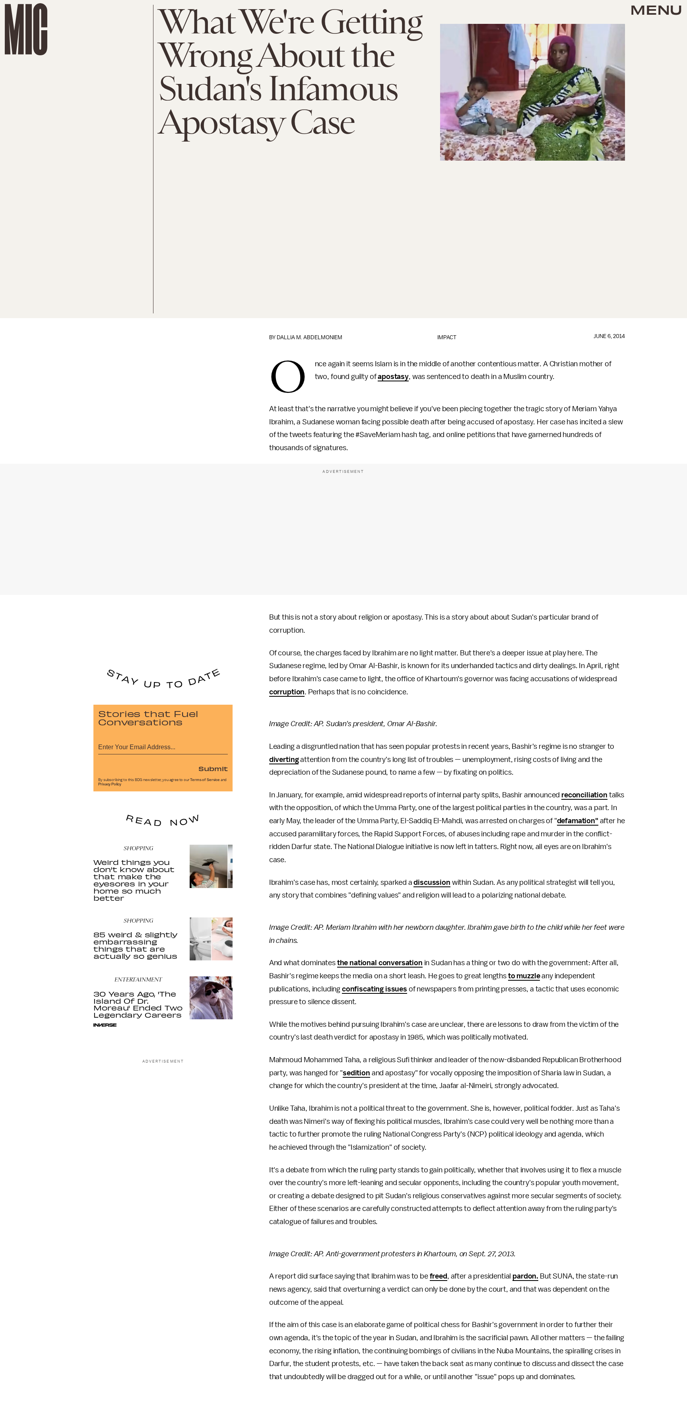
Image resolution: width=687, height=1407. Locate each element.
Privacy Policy (109, 784)
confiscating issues (374, 989)
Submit (213, 768)
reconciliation (584, 795)
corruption (287, 692)
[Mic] (26, 29)
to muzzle (524, 976)
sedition (356, 1073)
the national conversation (380, 963)
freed (438, 1276)
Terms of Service (204, 780)
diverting (284, 760)
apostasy (393, 377)
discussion (431, 882)
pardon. (525, 1276)
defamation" (577, 821)
